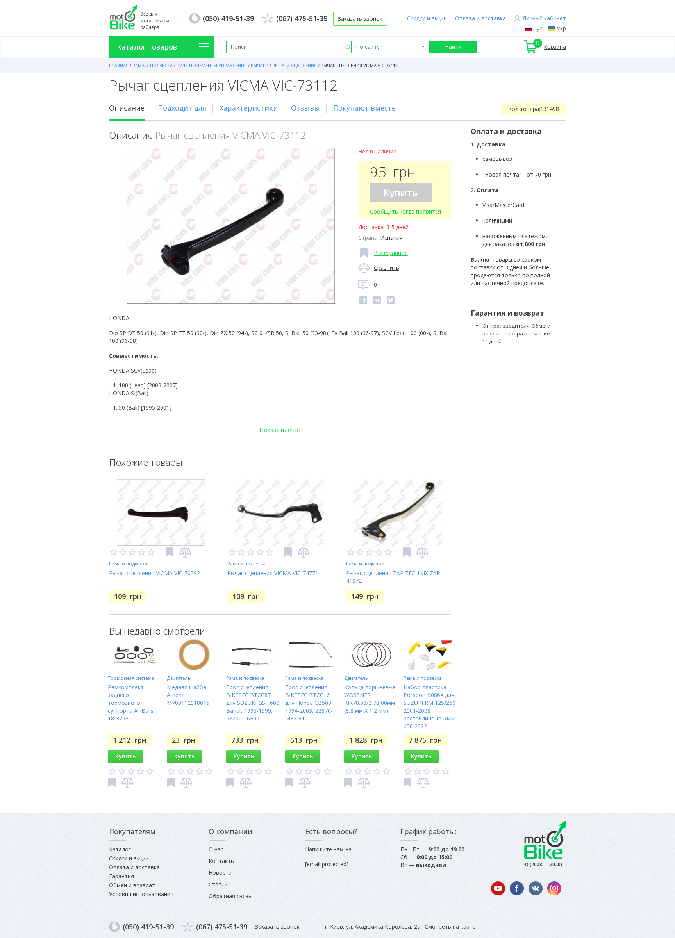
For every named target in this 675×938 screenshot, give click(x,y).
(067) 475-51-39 (301, 18)
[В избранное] (169, 552)
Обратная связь (230, 896)
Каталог (120, 849)
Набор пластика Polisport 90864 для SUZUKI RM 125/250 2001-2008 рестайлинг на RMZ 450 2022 (429, 706)
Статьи (218, 884)
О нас (216, 849)
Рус (537, 28)
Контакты (222, 861)
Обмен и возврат (132, 885)
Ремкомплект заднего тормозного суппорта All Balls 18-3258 (131, 702)
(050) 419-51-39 (228, 18)
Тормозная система (131, 678)
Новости (220, 872)
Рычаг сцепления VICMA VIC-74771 (272, 573)
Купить (401, 192)
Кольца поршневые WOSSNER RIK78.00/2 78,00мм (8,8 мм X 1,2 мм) (370, 698)
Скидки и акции (427, 18)
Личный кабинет (544, 18)
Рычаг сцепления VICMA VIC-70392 (154, 573)
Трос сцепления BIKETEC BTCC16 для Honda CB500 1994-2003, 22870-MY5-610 (309, 702)
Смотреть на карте (450, 926)
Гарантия (121, 876)
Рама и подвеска (128, 563)
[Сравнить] (185, 552)
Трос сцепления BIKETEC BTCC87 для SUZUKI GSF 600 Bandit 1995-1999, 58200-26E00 (252, 702)
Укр (561, 28)
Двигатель (179, 678)
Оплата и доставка (480, 18)
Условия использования (141, 894)
